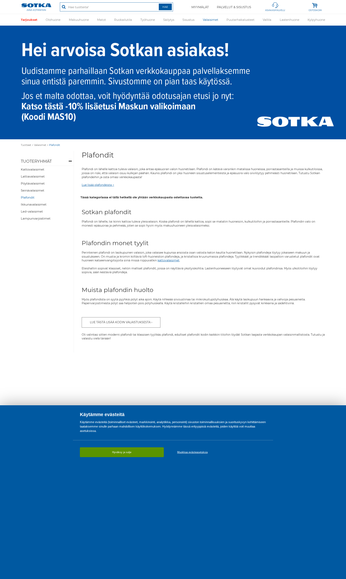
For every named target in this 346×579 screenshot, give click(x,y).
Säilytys (168, 20)
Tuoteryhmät (36, 161)
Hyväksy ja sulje (121, 452)
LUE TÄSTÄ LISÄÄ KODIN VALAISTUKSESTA (120, 322)
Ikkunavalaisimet (33, 204)
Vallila (267, 20)
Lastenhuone (289, 20)
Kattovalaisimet (32, 169)
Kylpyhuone (316, 20)
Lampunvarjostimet (35, 218)
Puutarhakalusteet (240, 20)
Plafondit (54, 145)
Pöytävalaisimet (33, 183)
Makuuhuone (79, 20)
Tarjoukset (29, 20)
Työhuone (147, 20)
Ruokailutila (123, 20)
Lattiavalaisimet (33, 176)
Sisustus (188, 20)
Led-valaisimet (32, 211)
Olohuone (53, 20)
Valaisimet (210, 20)
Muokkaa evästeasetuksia (192, 452)
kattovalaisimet (168, 260)
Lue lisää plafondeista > (98, 185)
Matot (101, 20)
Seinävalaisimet (32, 190)
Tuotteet (26, 145)
